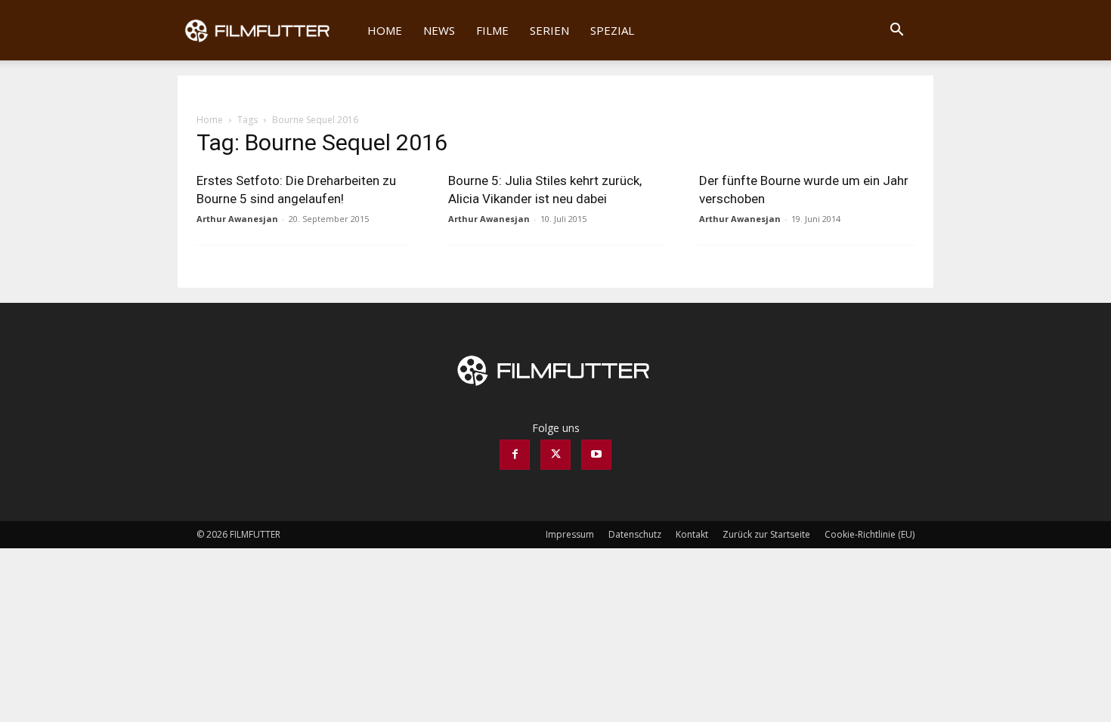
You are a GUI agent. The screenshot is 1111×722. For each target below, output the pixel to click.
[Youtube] (596, 455)
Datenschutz (634, 534)
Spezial (612, 30)
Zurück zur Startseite (766, 534)
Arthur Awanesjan (237, 218)
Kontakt (692, 534)
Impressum (570, 534)
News (439, 30)
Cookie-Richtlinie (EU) (869, 534)
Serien (549, 30)
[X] (555, 455)
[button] (896, 31)
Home (384, 30)
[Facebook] (515, 455)
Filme (492, 30)
